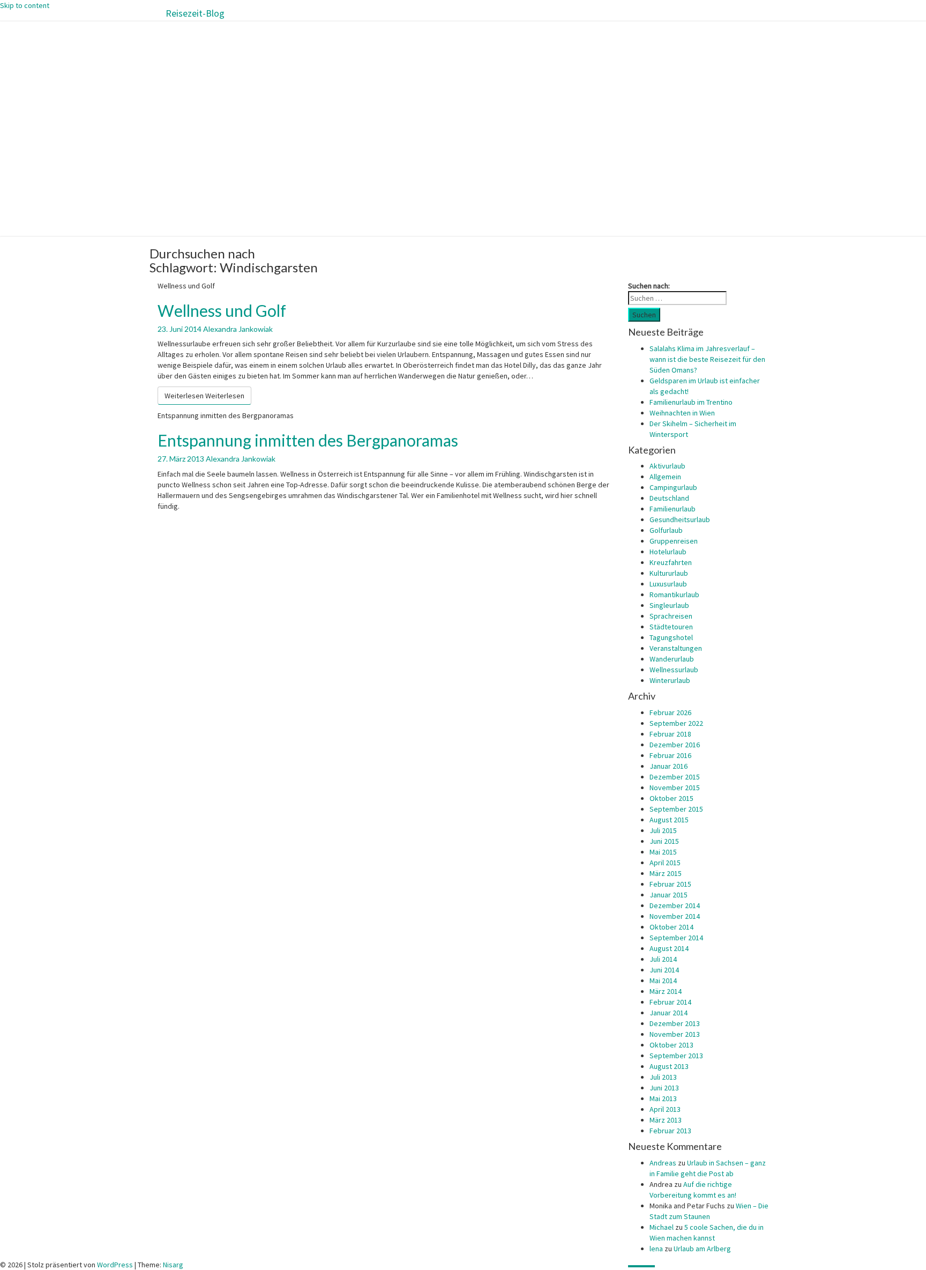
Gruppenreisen (673, 541)
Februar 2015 (670, 884)
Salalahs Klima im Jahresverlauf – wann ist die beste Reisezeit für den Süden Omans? (707, 359)
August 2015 (669, 820)
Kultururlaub (668, 573)
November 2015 (674, 787)
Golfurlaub (666, 530)
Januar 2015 (668, 895)
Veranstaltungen (675, 648)
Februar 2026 (670, 712)
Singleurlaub (669, 605)
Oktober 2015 (671, 798)
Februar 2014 (670, 1002)
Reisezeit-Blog (195, 13)
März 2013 (665, 1120)
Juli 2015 (663, 830)
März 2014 (665, 991)
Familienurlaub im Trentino (691, 402)
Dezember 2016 (674, 744)
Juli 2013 (663, 1077)
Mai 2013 (663, 1098)
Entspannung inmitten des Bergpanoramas (308, 440)
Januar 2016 (668, 766)
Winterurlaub (669, 680)
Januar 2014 (668, 1013)
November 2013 (674, 1034)
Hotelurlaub (667, 551)
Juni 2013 (664, 1088)
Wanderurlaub (671, 659)
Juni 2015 (664, 841)
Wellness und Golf (222, 310)
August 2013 (669, 1066)
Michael (661, 1227)
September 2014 (676, 937)
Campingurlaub (673, 487)
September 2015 (676, 809)
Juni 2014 (664, 970)
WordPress (115, 1264)
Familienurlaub (672, 509)
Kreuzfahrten (670, 562)
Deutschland (669, 498)
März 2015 (665, 873)
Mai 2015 (663, 852)
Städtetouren (671, 627)
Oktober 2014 (671, 927)
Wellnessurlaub (673, 669)
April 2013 (665, 1109)
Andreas (662, 1163)
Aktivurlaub (667, 466)
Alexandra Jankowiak (238, 328)
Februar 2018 (670, 734)
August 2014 (669, 948)
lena (656, 1248)
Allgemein (665, 476)
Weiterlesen (204, 395)
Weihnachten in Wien (682, 413)
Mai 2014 (663, 980)
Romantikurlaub (674, 594)
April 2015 (665, 862)
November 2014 (674, 916)
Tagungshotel (671, 637)
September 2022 (676, 723)
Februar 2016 (670, 755)
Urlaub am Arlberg (702, 1248)
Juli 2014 (663, 959)
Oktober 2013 (671, 1045)
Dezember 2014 (674, 905)
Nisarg (173, 1264)
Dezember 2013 (674, 1023)
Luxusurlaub (668, 584)
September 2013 (676, 1055)
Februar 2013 (670, 1130)
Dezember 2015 (674, 777)
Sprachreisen (670, 616)
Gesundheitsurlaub (679, 519)
